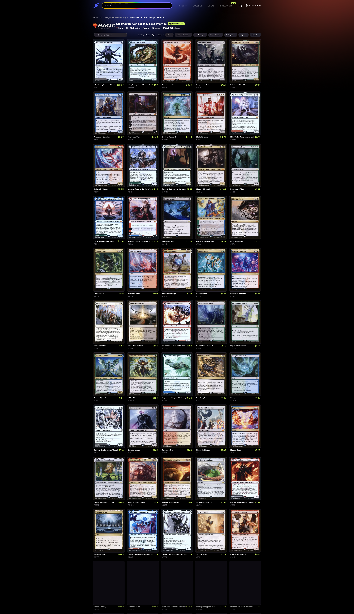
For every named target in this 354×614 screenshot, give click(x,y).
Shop (181, 6)
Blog (211, 6)
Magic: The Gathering (115, 17)
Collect (197, 6)
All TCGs (97, 17)
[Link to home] (96, 5)
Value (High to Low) (153, 35)
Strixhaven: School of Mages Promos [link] (146, 17)
